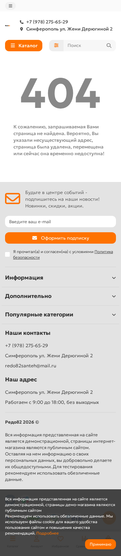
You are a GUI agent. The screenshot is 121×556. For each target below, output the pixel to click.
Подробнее (47, 533)
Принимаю (100, 544)
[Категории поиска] (56, 45)
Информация (24, 277)
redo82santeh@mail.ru (30, 366)
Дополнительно (28, 296)
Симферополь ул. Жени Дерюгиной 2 (69, 29)
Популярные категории (39, 314)
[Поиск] (109, 45)
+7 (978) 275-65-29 (47, 22)
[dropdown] (10, 6)
